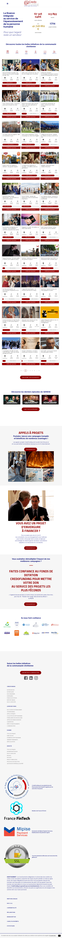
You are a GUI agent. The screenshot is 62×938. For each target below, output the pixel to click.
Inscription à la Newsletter (30, 672)
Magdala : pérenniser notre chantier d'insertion (47, 166)
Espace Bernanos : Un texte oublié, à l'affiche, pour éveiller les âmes (11, 258)
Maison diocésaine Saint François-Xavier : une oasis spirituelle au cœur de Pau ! (30, 105)
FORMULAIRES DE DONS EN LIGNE (14, 717)
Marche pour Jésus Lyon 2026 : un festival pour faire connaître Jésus (49, 258)
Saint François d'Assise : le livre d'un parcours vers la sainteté (48, 227)
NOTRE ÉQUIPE (10, 692)
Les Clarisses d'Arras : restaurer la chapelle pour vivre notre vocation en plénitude (49, 198)
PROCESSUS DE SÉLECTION (13, 761)
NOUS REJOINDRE (11, 694)
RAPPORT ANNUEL (11, 700)
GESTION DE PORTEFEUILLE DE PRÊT (15, 763)
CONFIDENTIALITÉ (11, 907)
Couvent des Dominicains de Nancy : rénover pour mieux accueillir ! (48, 105)
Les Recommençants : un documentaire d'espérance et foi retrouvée (11, 290)
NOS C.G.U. (10, 903)
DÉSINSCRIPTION (11, 916)
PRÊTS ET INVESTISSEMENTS (13, 724)
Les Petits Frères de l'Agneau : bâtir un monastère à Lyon (11, 135)
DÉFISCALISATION (11, 741)
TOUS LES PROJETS (11, 733)
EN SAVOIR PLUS (30, 548)
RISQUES (9, 755)
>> (39, 370)
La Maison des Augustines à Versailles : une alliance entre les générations (30, 167)
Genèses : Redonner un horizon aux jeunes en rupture (29, 258)
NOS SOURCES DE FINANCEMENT (14, 709)
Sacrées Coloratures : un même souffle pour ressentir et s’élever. (30, 351)
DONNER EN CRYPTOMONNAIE (14, 737)
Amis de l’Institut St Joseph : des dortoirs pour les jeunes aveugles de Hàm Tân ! (11, 74)
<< (20, 370)
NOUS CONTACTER (11, 702)
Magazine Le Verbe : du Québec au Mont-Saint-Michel (30, 227)
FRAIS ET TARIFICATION (12, 759)
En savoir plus (52, 935)
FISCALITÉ (9, 757)
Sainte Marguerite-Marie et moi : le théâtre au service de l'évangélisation (49, 321)
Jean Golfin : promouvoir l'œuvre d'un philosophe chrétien (49, 351)
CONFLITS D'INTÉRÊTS (13, 921)
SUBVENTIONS (10, 721)
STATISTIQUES (11, 925)
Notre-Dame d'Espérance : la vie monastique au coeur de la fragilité (30, 135)
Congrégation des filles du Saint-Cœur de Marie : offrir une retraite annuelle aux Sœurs (11, 352)
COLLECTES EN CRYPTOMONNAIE (14, 715)
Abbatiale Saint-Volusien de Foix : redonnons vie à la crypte (30, 320)
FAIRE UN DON (10, 735)
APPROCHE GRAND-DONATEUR (14, 720)
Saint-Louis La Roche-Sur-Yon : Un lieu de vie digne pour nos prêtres (30, 73)
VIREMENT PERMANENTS (12, 739)
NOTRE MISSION (10, 690)
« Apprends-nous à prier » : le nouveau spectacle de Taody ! (29, 289)
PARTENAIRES (10, 696)
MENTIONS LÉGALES (12, 898)
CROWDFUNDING (11, 711)
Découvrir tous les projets (30, 377)
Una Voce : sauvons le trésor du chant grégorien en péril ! (49, 289)
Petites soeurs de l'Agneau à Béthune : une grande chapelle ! (10, 166)
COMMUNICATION (11, 726)
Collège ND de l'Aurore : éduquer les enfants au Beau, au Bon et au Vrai (49, 136)
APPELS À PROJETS (11, 713)
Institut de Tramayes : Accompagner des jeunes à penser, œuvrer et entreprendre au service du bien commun (49, 74)
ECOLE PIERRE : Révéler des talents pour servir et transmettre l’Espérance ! (30, 198)
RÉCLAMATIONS (11, 912)
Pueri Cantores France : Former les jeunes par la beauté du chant (11, 104)
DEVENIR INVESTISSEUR (12, 751)
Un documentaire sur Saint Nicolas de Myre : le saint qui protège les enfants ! (11, 321)
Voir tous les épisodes (30, 409)
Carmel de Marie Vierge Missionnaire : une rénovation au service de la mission (11, 198)
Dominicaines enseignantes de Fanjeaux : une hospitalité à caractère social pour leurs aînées (11, 228)
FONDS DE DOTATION (12, 698)
